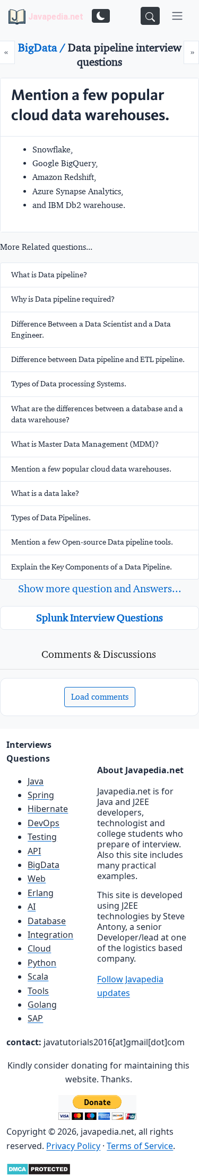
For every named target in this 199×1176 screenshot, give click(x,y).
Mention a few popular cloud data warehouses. (91, 469)
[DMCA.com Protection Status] (38, 1168)
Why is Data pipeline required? (63, 299)
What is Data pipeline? (49, 274)
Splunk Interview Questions (99, 617)
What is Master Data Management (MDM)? (85, 444)
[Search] (150, 16)
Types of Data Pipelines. (51, 517)
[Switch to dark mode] (101, 16)
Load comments (99, 697)
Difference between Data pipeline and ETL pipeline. (98, 359)
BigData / (43, 48)
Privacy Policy (73, 1146)
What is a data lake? (45, 493)
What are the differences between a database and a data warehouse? (97, 414)
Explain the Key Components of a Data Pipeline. (91, 567)
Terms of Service (140, 1146)
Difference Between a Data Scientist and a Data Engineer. (91, 329)
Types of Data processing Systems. (68, 383)
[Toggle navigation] (177, 16)
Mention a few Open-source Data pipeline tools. (92, 542)
